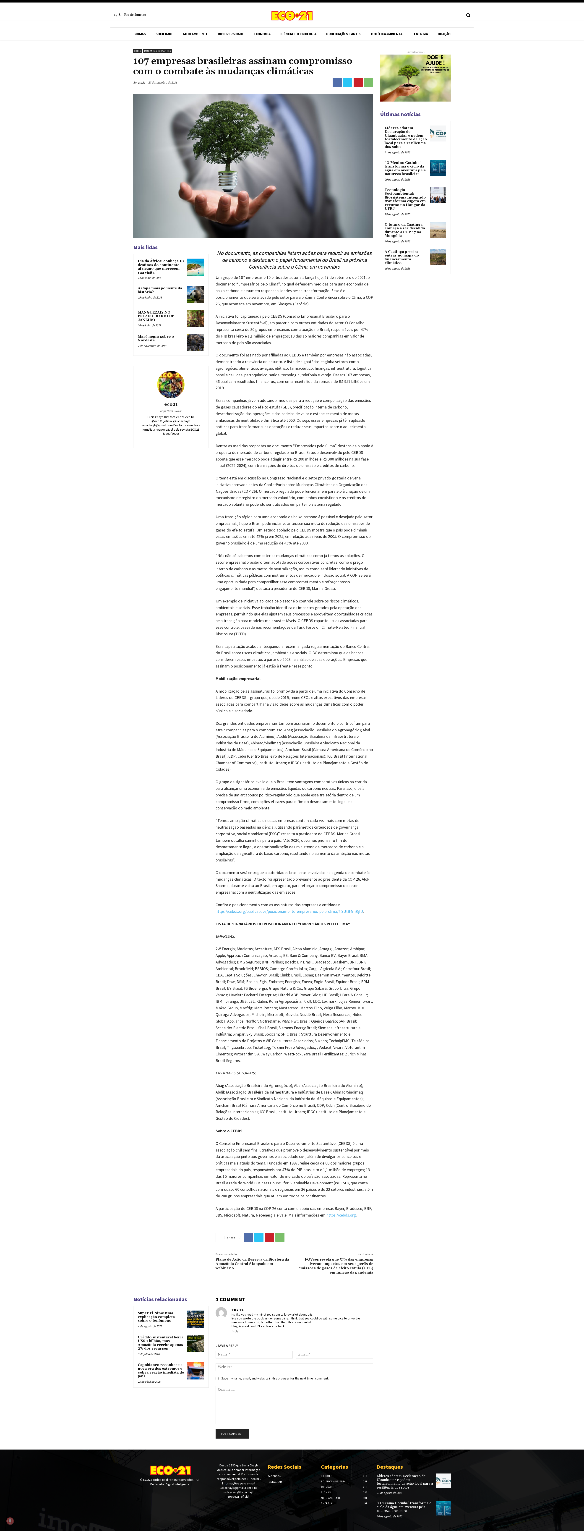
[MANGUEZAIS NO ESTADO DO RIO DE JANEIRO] (195, 318)
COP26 (137, 51)
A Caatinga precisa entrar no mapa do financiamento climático (402, 257)
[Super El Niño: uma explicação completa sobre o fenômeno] (195, 1319)
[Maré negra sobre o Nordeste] (195, 342)
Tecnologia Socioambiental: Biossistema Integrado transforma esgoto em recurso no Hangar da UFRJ (405, 199)
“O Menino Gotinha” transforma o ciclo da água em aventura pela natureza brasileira (405, 168)
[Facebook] (450, 15)
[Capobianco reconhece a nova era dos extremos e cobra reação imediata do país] (195, 1371)
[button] (468, 15)
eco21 (141, 82)
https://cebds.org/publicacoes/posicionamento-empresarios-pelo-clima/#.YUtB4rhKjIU (289, 911)
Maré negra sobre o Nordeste (156, 339)
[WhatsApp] (368, 82)
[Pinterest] (358, 82)
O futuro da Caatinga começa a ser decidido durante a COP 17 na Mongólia (405, 230)
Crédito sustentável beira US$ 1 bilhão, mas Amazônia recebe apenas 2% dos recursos (160, 1343)
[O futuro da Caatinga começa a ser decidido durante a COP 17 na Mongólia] (438, 230)
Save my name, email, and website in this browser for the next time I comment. (275, 1378)
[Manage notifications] (10, 1521)
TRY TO (238, 1310)
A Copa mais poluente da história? (160, 290)
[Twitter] (347, 82)
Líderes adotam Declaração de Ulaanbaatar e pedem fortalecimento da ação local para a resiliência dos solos (406, 137)
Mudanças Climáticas (157, 51)
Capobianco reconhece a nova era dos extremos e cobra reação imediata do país (161, 1371)
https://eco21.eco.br (171, 411)
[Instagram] (458, 15)
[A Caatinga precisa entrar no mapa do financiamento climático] (438, 257)
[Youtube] (152, 1493)
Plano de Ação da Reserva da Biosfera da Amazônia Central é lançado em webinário (252, 1263)
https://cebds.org (341, 1215)
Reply (235, 1331)
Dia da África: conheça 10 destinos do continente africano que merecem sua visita (161, 267)
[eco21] (171, 384)
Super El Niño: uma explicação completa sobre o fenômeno (156, 1317)
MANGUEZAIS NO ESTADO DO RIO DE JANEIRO (156, 316)
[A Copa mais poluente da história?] (195, 294)
